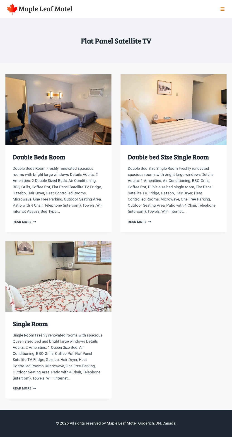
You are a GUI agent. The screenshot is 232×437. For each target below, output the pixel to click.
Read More (24, 222)
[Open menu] (222, 8)
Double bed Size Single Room (168, 157)
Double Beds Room (39, 157)
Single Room (30, 323)
